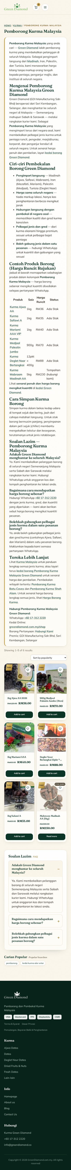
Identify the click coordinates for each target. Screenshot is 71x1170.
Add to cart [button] (19, 714)
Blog (6, 1108)
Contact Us (10, 1114)
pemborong (11, 963)
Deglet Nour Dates (15, 1060)
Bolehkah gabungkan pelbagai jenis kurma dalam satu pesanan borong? (32, 937)
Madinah (33, 61)
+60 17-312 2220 (45, 498)
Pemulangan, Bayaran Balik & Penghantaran (25, 1029)
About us (9, 1102)
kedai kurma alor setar (33, 963)
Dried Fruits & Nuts (15, 1066)
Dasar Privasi (28, 1023)
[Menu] (45, 7)
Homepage (10, 1096)
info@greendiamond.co (17, 1144)
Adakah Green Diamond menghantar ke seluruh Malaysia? (28, 868)
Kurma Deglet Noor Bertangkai (17, 361)
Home (7, 25)
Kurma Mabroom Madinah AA (18, 374)
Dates (7, 1053)
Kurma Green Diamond (17, 1132)
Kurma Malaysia (26, 562)
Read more (52, 836)
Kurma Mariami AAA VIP (15, 330)
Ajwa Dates (11, 1047)
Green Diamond (28, 47)
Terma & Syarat (11, 1023)
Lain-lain (9, 1077)
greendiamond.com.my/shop (27, 626)
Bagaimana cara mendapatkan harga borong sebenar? (32, 920)
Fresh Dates (11, 1071)
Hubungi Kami (44, 631)
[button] (28, 670)
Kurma (17, 25)
